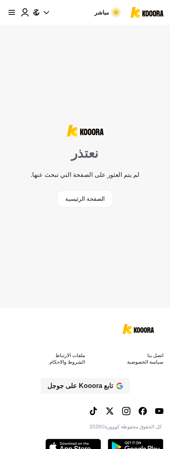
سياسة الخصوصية (145, 362)
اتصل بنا (155, 355)
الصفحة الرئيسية (85, 198)
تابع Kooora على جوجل (80, 385)
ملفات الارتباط (70, 355)
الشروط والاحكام (67, 362)
